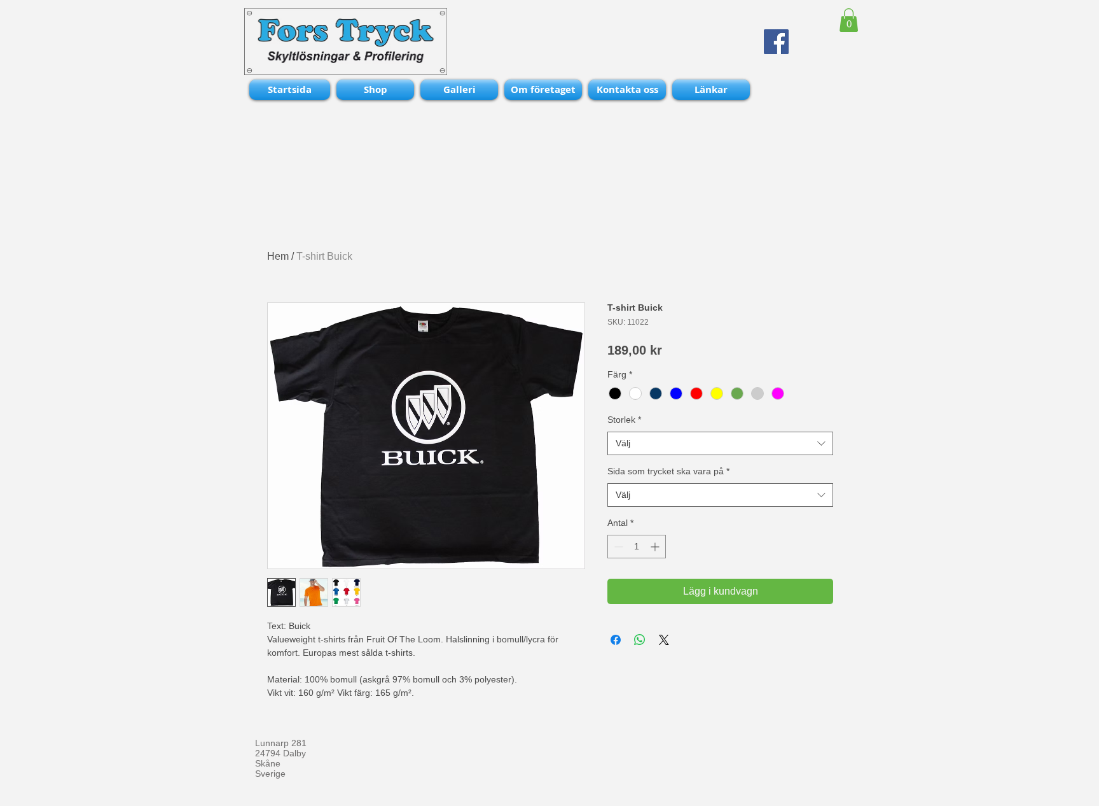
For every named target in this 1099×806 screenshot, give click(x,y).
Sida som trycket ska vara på (668, 471)
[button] (849, 20)
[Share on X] (664, 639)
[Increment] (656, 546)
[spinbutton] (636, 546)
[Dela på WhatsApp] (639, 639)
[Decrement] (617, 546)
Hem (278, 256)
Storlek (624, 419)
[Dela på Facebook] (615, 639)
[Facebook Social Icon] (776, 41)
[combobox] (720, 444)
